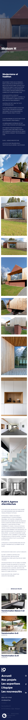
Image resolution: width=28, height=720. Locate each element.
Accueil (6, 676)
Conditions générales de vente (8, 715)
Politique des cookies (6, 717)
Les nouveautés (11, 692)
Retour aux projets (16, 589)
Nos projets (8, 680)
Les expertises (10, 684)
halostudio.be (21, 145)
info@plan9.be (6, 700)
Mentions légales (15, 713)
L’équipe (7, 688)
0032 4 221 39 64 (6, 697)
